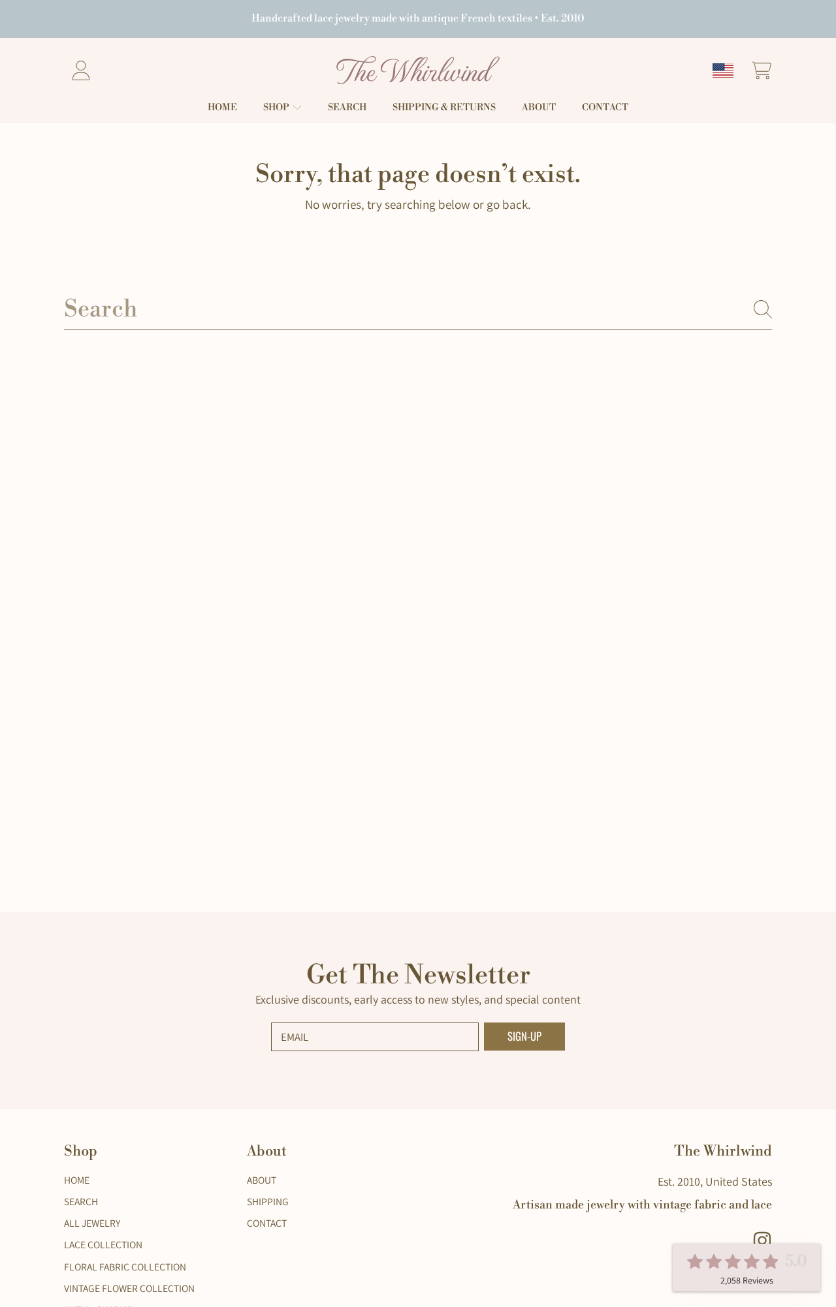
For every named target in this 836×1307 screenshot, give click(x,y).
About (261, 1179)
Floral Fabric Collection (125, 1266)
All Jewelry (92, 1222)
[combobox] (418, 309)
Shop (277, 108)
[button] (761, 70)
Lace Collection (103, 1244)
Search (81, 1201)
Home (76, 1179)
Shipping (268, 1201)
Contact (267, 1222)
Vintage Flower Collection (129, 1288)
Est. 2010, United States (715, 1181)
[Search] (763, 309)
